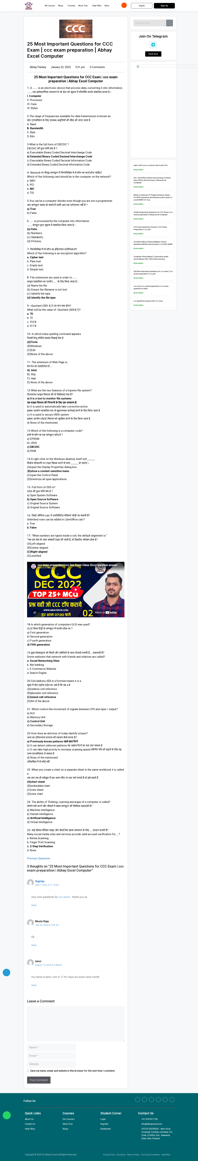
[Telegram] (172, 1099)
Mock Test (83, 5)
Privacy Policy (109, 1155)
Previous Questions (38, 858)
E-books (71, 5)
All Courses (50, 5)
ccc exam (64, 897)
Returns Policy (133, 1155)
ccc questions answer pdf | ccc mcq (148, 301)
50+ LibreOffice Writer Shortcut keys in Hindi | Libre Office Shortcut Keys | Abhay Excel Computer (152, 180)
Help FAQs (96, 5)
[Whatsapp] (137, 1099)
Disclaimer (121, 1155)
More (107, 5)
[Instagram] (158, 1099)
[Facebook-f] (144, 1099)
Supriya (39, 881)
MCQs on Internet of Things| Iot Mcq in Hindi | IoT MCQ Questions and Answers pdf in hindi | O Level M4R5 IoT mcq (153, 197)
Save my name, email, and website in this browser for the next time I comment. (72, 1070)
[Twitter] (151, 1099)
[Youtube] (165, 1099)
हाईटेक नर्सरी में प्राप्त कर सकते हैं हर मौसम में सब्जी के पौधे (150, 165)
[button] (61, 6)
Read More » (139, 170)
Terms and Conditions (150, 1155)
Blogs (60, 5)
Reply (34, 905)
